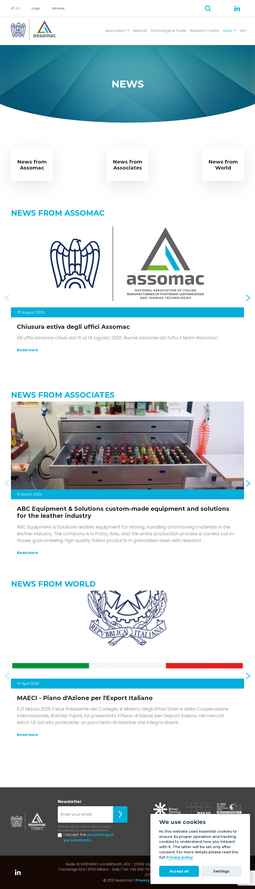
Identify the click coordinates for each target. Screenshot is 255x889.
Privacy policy (179, 857)
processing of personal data (89, 837)
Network (140, 30)
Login (36, 8)
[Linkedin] (237, 8)
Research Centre (204, 30)
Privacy (142, 880)
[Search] (207, 8)
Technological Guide (168, 30)
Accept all (179, 871)
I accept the (89, 837)
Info (243, 30)
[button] (7, 298)
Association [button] (116, 30)
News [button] (228, 30)
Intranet (58, 8)
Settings (221, 871)
